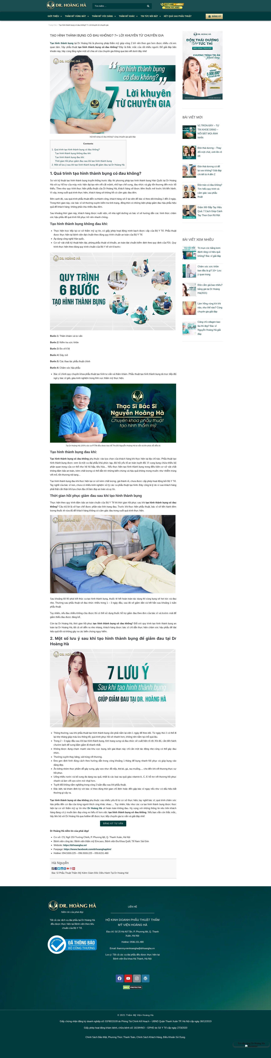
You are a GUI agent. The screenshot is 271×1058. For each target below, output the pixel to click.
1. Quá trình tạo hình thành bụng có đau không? (76, 149)
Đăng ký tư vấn (113, 823)
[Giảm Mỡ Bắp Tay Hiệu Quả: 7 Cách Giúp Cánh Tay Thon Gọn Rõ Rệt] (189, 217)
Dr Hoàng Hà (95, 808)
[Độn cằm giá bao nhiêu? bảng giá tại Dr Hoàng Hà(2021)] (189, 295)
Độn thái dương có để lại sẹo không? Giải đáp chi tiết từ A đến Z (209, 170)
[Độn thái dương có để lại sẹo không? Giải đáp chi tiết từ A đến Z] (189, 177)
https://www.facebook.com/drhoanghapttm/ (87, 849)
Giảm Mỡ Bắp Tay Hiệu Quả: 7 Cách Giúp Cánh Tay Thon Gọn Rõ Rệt (210, 211)
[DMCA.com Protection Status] (132, 988)
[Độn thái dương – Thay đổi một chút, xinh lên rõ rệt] (189, 158)
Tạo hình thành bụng (61, 43)
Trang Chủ (52, 25)
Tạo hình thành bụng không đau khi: (73, 153)
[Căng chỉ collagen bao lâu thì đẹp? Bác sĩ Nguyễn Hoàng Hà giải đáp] (189, 334)
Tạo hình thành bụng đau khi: (69, 157)
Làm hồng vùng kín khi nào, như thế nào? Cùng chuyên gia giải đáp (210, 307)
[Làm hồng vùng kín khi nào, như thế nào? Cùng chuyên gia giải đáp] (189, 314)
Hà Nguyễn (60, 863)
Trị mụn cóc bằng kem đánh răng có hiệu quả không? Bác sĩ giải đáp (209, 252)
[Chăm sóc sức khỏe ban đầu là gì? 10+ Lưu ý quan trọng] (189, 277)
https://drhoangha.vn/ (75, 845)
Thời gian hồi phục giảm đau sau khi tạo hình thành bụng (83, 161)
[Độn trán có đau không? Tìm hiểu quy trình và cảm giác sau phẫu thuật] (189, 197)
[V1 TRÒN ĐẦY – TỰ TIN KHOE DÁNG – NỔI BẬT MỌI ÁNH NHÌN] (189, 138)
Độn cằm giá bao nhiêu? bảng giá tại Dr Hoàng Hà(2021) (210, 289)
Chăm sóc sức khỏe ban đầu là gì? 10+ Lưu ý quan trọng (209, 270)
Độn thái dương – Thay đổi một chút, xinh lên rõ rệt (210, 152)
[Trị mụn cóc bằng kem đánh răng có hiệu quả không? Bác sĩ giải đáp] (189, 258)
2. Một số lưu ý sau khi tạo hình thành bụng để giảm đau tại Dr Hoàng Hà (88, 164)
